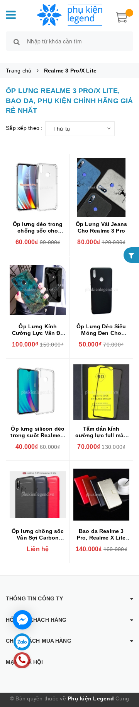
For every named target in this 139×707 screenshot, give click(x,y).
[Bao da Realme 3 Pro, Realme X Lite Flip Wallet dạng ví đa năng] (101, 494)
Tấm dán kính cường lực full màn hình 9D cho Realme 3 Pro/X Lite (101, 439)
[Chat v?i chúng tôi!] (22, 619)
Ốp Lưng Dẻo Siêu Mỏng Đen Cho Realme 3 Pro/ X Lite (101, 333)
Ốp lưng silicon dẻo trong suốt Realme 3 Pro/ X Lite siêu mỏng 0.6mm (37, 439)
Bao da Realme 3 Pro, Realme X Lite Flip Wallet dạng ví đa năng (101, 541)
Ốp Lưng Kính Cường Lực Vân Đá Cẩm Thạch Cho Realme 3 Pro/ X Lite (37, 336)
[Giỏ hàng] (121, 16)
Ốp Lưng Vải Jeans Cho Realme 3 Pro (101, 227)
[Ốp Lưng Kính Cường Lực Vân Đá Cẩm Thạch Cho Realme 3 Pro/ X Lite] (38, 289)
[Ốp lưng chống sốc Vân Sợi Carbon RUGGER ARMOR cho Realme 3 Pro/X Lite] (38, 494)
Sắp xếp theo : (24, 128)
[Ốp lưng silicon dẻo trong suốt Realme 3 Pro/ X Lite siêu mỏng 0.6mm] (38, 392)
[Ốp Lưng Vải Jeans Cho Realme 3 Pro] (101, 187)
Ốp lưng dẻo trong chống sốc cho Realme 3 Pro (38, 230)
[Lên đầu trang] (123, 668)
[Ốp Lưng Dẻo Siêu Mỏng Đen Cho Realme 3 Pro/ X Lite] (101, 289)
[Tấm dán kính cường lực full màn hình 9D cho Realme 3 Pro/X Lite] (101, 392)
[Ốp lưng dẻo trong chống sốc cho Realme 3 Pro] (38, 187)
